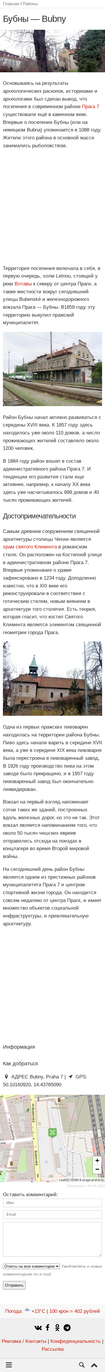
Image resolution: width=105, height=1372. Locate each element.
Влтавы (23, 284)
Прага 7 (90, 106)
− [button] (97, 1169)
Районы (30, 3)
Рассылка (53, 1349)
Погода (25, 1311)
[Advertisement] (52, 207)
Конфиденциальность (75, 1341)
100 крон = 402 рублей (74, 1311)
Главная (11, 3)
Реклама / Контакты (24, 1341)
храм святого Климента (30, 547)
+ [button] (97, 1160)
